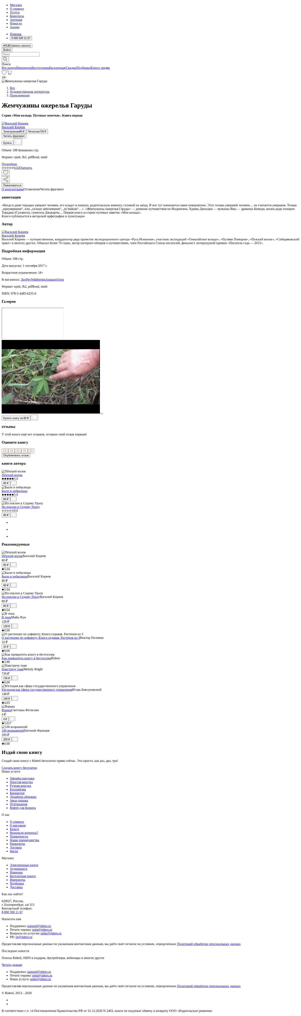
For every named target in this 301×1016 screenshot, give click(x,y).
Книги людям (100, 68)
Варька (6, 710)
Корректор (17, 793)
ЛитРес (26, 279)
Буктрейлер (18, 789)
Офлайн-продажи (22, 778)
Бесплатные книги (23, 876)
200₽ (6, 739)
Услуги (15, 12)
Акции (14, 27)
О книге (7, 189)
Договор (16, 847)
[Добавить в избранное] (6, 173)
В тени (6, 617)
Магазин (16, 5)
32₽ (6, 646)
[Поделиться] (6, 179)
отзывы (18, 189)
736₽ (6, 678)
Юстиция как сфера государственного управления (37, 689)
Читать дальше (12, 965)
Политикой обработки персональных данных (209, 944)
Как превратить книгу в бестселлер (26, 658)
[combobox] (150, 54)
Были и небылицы (14, 491)
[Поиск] (5, 59)
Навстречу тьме (13, 669)
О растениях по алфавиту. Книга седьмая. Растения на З (41, 637)
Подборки (84, 68)
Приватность (19, 836)
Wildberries (38, 279)
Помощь (16, 34)
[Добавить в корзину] (18, 141)
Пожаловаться (12, 185)
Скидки (71, 68)
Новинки (16, 872)
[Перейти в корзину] (9, 73)
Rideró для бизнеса (23, 808)
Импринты (24, 68)
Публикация (18, 804)
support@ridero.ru (39, 926)
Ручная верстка (20, 785)
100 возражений (13, 730)
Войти (7, 50)
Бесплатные (57, 68)
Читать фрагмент (14, 136)
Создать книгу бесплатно (19, 767)
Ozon (60, 279)
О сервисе (17, 8)
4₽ (5, 719)
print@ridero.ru (42, 929)
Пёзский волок (12, 475)
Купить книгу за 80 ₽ (16, 418)
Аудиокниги (18, 868)
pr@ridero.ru (24, 937)
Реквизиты (17, 844)
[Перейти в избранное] (4, 73)
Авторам (16, 19)
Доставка (16, 887)
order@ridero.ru (51, 933)
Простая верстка (21, 782)
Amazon (51, 279)
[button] (150, 59)
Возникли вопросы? (24, 832)
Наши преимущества (24, 840)
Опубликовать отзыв (16, 455)
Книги (14, 829)
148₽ (6, 698)
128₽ (6, 626)
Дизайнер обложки (23, 796)
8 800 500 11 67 (12, 912)
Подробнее (9, 164)
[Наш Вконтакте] (12, 1000)
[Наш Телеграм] (11, 1004)
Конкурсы (17, 16)
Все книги (9, 68)
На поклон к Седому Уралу (21, 507)
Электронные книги (24, 865)
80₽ (6, 483)
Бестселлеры (40, 68)
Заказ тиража (19, 800)
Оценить (26, 167)
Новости (16, 23)
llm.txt (14, 851)
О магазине (18, 825)
